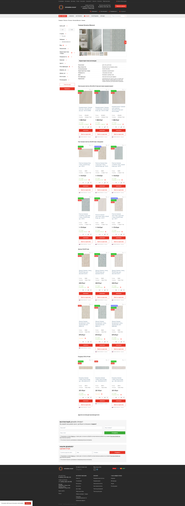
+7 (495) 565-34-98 (87, 7)
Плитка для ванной (98, 488)
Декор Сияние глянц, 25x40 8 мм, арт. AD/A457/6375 (85, 272)
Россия (70, 20)
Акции (87, 16)
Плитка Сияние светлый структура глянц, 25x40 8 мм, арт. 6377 (118, 216)
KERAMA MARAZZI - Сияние (85, 192)
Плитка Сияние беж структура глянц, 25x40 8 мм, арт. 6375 (101, 164)
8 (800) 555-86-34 (104, 7)
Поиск (60, 493)
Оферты (73, 436)
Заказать (85, 345)
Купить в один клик (86, 134)
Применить (67, 88)
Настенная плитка (98, 486)
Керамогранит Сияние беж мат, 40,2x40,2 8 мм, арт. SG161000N (85, 109)
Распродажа (94, 16)
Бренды (102, 16)
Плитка (65, 20)
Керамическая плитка (99, 478)
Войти (119, 1)
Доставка (73, 1)
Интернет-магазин (81, 475)
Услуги (77, 1)
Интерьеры (79, 16)
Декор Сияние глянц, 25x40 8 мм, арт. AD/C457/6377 (118, 272)
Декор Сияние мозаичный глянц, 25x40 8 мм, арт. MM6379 (100, 324)
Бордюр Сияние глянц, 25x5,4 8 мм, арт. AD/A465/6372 (84, 379)
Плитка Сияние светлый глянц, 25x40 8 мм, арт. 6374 (102, 216)
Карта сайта (62, 490)
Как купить (82, 1)
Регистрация (123, 1)
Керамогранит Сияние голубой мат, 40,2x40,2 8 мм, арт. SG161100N (102, 109)
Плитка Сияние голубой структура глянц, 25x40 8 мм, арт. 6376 (84, 216)
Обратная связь (106, 1)
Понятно (28, 503)
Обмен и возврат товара (82, 494)
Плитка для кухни (98, 491)
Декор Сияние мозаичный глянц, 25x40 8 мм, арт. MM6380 (117, 324)
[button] (125, 42)
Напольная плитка (98, 483)
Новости (94, 1)
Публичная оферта (80, 500)
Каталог (64, 16)
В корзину (85, 130)
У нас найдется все (116, 475)
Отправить (115, 432)
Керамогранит (97, 481)
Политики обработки (115, 436)
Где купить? (88, 1)
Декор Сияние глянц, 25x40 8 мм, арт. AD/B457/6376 (101, 272)
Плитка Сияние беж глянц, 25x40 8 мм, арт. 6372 (85, 164)
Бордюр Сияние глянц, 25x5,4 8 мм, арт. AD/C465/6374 (117, 379)
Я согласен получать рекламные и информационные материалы (76, 440)
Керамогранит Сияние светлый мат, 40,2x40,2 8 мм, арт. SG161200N (118, 109)
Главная (61, 20)
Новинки (71, 16)
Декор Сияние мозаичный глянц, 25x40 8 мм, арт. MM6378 (84, 324)
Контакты (99, 1)
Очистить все (67, 84)
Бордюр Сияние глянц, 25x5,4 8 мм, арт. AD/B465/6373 (101, 379)
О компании (61, 1)
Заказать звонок (120, 6)
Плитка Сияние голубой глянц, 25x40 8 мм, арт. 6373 (118, 164)
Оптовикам (67, 1)
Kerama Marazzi (77, 20)
